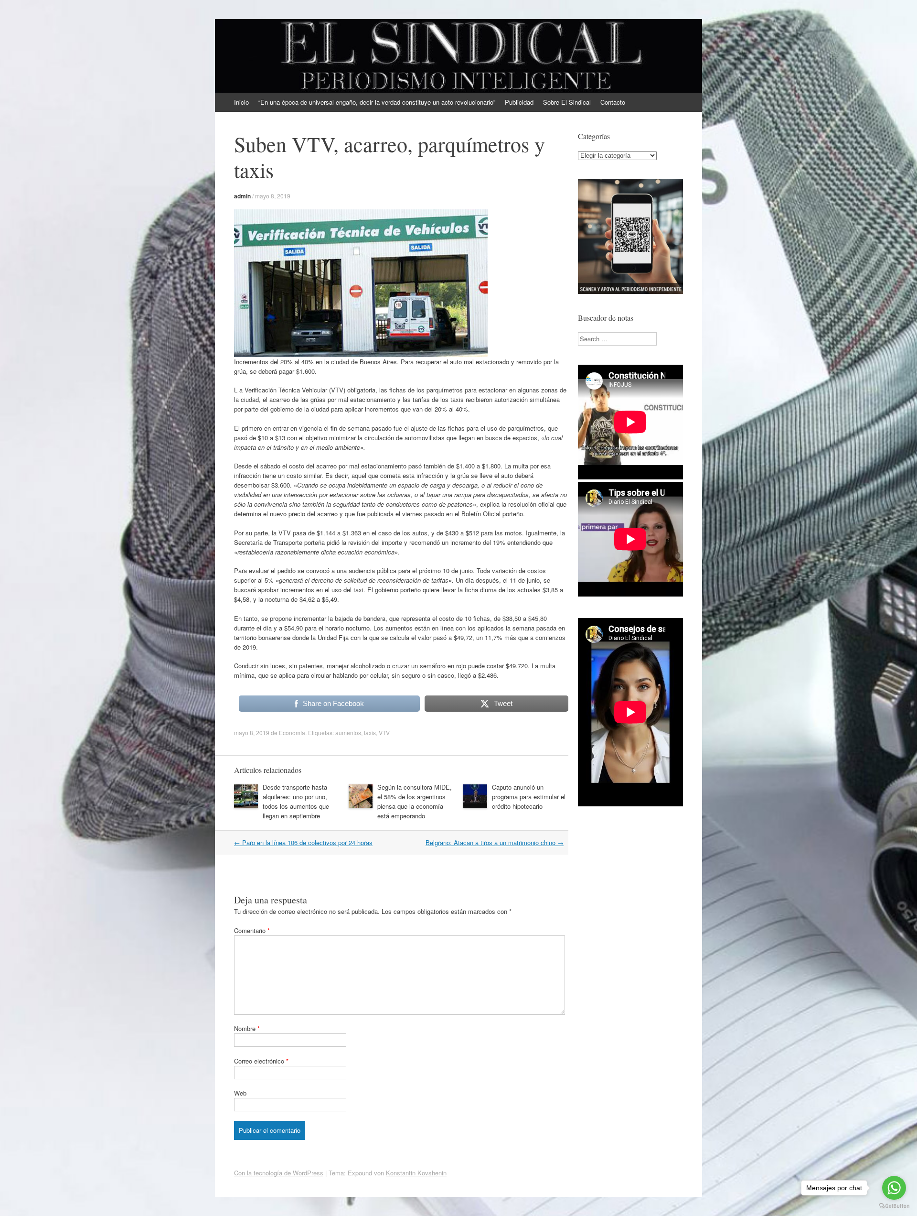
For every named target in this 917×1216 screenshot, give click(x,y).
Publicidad (519, 102)
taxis (370, 732)
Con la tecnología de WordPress (278, 1172)
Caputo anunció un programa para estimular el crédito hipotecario (528, 796)
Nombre (247, 1028)
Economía (292, 732)
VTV (384, 732)
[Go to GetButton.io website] (894, 1206)
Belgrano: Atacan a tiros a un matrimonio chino (495, 842)
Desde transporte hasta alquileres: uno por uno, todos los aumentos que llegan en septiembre (296, 801)
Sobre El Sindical (567, 102)
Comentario (252, 930)
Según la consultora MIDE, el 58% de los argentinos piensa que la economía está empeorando (414, 801)
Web (240, 1092)
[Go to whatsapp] (894, 1188)
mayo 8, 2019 (272, 196)
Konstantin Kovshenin (416, 1172)
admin (242, 196)
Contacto (612, 102)
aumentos (348, 732)
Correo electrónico (261, 1060)
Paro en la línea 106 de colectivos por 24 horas (303, 842)
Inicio (241, 102)
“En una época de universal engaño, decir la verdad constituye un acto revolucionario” (376, 102)
